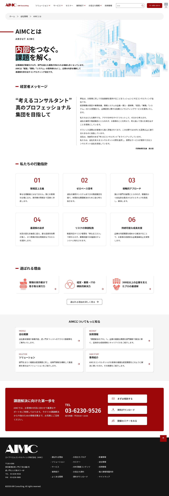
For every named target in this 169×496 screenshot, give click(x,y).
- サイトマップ (104, 476)
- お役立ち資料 (78, 471)
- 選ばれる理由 (57, 457)
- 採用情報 (102, 466)
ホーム (12, 16)
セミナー (69, 5)
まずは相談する (125, 398)
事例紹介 (80, 5)
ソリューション (41, 5)
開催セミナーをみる (127, 420)
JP (166, 4)
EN (166, 7)
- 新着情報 (102, 457)
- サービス (55, 466)
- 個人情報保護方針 (105, 471)
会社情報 (24, 16)
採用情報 (108, 5)
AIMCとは (37, 16)
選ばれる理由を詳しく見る (82, 301)
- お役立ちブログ (79, 457)
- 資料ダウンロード (80, 476)
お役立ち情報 (94, 5)
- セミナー (76, 461)
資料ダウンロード (126, 409)
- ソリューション (58, 461)
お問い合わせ (156, 5)
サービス (57, 5)
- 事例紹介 (55, 471)
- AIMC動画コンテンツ (81, 466)
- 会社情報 (102, 461)
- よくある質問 (57, 476)
